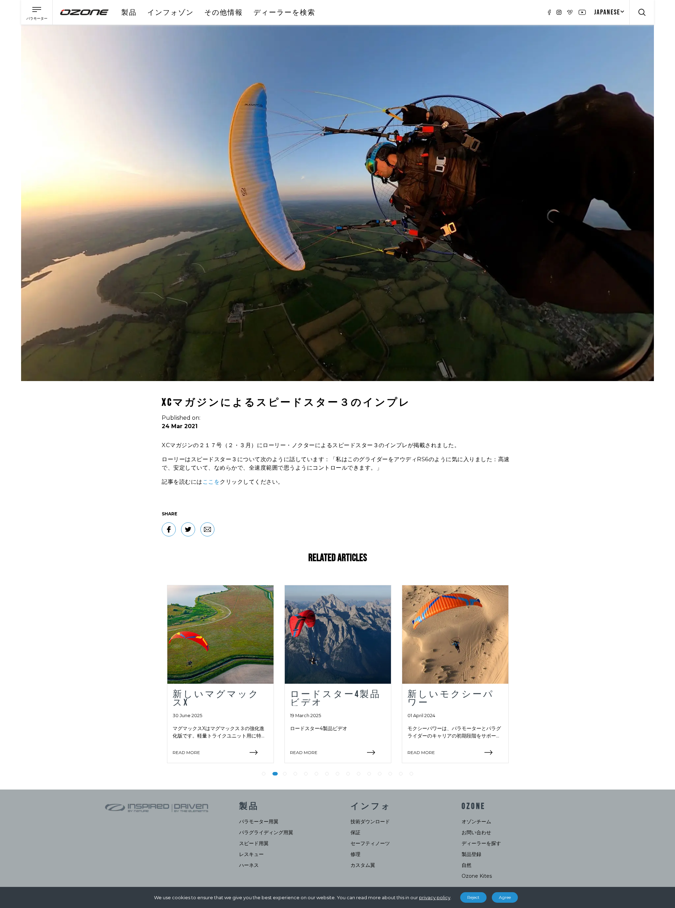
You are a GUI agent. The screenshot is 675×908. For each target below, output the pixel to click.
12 (379, 773)
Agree (505, 897)
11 (369, 773)
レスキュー (251, 854)
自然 (466, 865)
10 (358, 773)
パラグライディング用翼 (266, 832)
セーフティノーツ (370, 843)
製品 (129, 12)
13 (390, 773)
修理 (355, 854)
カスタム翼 (363, 865)
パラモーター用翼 (258, 821)
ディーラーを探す (481, 843)
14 (401, 773)
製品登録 (471, 854)
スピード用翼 (254, 843)
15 (411, 773)
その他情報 (223, 12)
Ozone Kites (477, 876)
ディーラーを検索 (284, 12)
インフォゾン (170, 12)
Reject (473, 897)
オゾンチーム (476, 821)
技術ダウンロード (370, 821)
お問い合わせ (476, 832)
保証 (355, 832)
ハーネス (249, 865)
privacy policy (434, 897)
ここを (211, 481)
